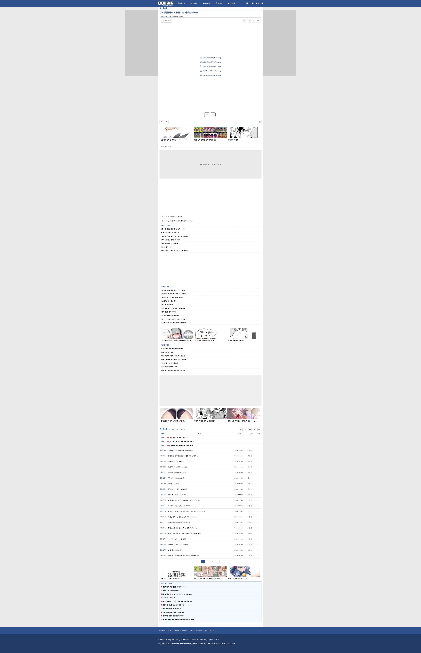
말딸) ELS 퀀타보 (174, 550)
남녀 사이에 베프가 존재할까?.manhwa (180, 221)
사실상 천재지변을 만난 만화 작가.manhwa (182, 517)
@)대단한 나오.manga (175, 478)
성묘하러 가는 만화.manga (176, 467)
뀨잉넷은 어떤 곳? (165, 630)
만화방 (194, 3)
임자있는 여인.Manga (175, 216)
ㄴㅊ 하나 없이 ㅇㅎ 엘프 (176, 539)
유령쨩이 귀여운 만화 (175, 461)
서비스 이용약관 (196, 630)
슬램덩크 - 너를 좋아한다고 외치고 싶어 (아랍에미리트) (186, 511)
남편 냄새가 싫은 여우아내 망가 (178, 522)
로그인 (260, 3)
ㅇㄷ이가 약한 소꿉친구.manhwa (178, 506)
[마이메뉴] (252, 3)
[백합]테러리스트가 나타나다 (178, 437)
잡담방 (232, 3)
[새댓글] (247, 3)
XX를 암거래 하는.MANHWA (177, 495)
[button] (244, 20)
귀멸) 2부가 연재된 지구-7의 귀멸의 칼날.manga (183, 533)
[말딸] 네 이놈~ (173, 483)
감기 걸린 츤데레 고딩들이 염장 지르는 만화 (182, 456)
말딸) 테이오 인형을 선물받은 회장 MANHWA (182, 555)
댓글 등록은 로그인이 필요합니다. (210, 164)
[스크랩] (167, 122)
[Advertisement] (141, 43)
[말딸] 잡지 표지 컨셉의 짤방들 (178, 544)
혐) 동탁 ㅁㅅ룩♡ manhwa (176, 489)
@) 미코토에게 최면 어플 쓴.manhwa (181, 445)
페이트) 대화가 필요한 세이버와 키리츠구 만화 (183, 500)
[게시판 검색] (245, 429)
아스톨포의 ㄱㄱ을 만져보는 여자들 (179, 450)
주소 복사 (168, 20)
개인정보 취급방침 (181, 630)
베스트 (182, 3)
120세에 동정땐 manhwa (176, 472)
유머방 (207, 3)
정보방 (220, 3)
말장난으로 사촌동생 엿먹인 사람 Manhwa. (182, 528)
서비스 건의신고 (210, 630)
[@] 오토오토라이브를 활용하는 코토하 (181, 441)
